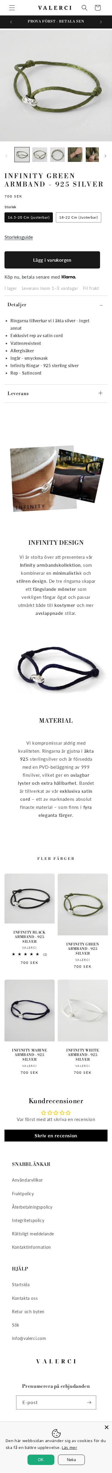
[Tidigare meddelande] (11, 22)
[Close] (107, 1427)
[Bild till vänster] (6, 155)
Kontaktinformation (31, 1247)
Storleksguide (18, 237)
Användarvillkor (27, 1179)
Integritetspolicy (28, 1220)
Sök (15, 1324)
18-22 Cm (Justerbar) (78, 217)
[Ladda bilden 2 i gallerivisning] (39, 154)
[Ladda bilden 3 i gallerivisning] (57, 154)
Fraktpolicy (23, 1193)
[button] (12, 7)
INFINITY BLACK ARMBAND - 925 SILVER (29, 937)
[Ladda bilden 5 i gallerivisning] (93, 154)
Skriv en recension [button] (56, 1135)
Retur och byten (28, 1311)
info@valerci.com (29, 1338)
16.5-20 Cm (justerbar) (29, 217)
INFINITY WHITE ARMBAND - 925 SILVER (82, 1055)
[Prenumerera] (89, 1402)
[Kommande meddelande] (101, 22)
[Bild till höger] (105, 155)
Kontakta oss (25, 1298)
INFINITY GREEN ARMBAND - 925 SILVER (82, 949)
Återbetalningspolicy (32, 1207)
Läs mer (69, 1447)
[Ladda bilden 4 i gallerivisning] (75, 154)
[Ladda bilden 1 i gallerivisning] (22, 154)
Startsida (21, 1284)
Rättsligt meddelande (33, 1233)
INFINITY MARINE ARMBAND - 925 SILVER (29, 1055)
